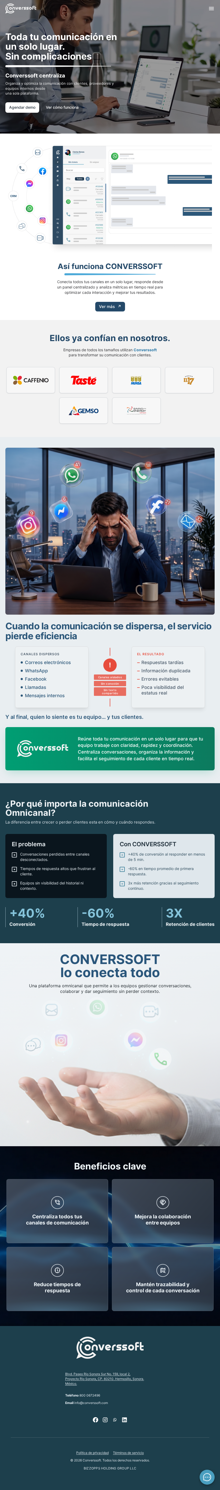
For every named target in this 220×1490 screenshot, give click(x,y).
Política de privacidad (92, 1453)
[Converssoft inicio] (20, 8)
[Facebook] (95, 1420)
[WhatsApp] (115, 1420)
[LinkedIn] (124, 1420)
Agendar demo (22, 107)
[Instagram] (105, 1420)
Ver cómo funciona (62, 107)
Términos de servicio (128, 1453)
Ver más (110, 306)
